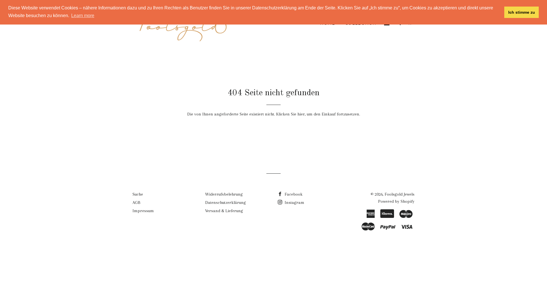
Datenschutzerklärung (225, 202)
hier (301, 114)
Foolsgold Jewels (400, 194)
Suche (137, 194)
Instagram (293, 202)
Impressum (143, 210)
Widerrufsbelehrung (224, 194)
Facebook (293, 194)
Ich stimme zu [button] (521, 12)
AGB (136, 202)
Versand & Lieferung (224, 210)
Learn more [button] (82, 15)
